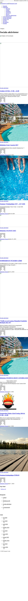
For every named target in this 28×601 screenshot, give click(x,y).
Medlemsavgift (3, 489)
